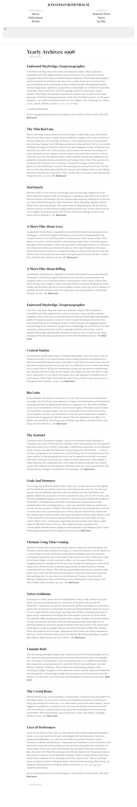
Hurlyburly (35, 187)
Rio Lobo (33, 392)
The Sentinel (36, 435)
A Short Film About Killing (46, 268)
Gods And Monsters (41, 480)
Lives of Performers (41, 727)
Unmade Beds (36, 649)
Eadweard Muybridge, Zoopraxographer (56, 66)
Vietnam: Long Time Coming (47, 542)
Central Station (38, 350)
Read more (32, 117)
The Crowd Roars (39, 691)
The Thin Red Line (40, 129)
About (35, 14)
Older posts (34, 56)
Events (35, 21)
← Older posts (34, 784)
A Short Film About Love (45, 226)
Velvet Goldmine (39, 594)
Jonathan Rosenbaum (68, 4)
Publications (35, 17)
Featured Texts (101, 14)
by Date (101, 21)
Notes (101, 17)
